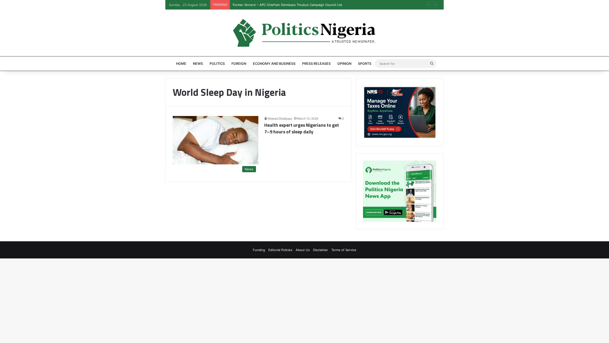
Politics (217, 63)
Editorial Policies (280, 250)
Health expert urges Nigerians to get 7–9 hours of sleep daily (301, 128)
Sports (364, 63)
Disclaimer (320, 250)
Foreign (238, 63)
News (198, 63)
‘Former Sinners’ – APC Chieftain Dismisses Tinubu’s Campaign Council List (287, 5)
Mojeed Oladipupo (280, 118)
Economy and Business (274, 63)
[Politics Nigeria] (304, 33)
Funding (259, 250)
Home (181, 63)
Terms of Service (343, 250)
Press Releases (316, 63)
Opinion (344, 63)
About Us (303, 250)
